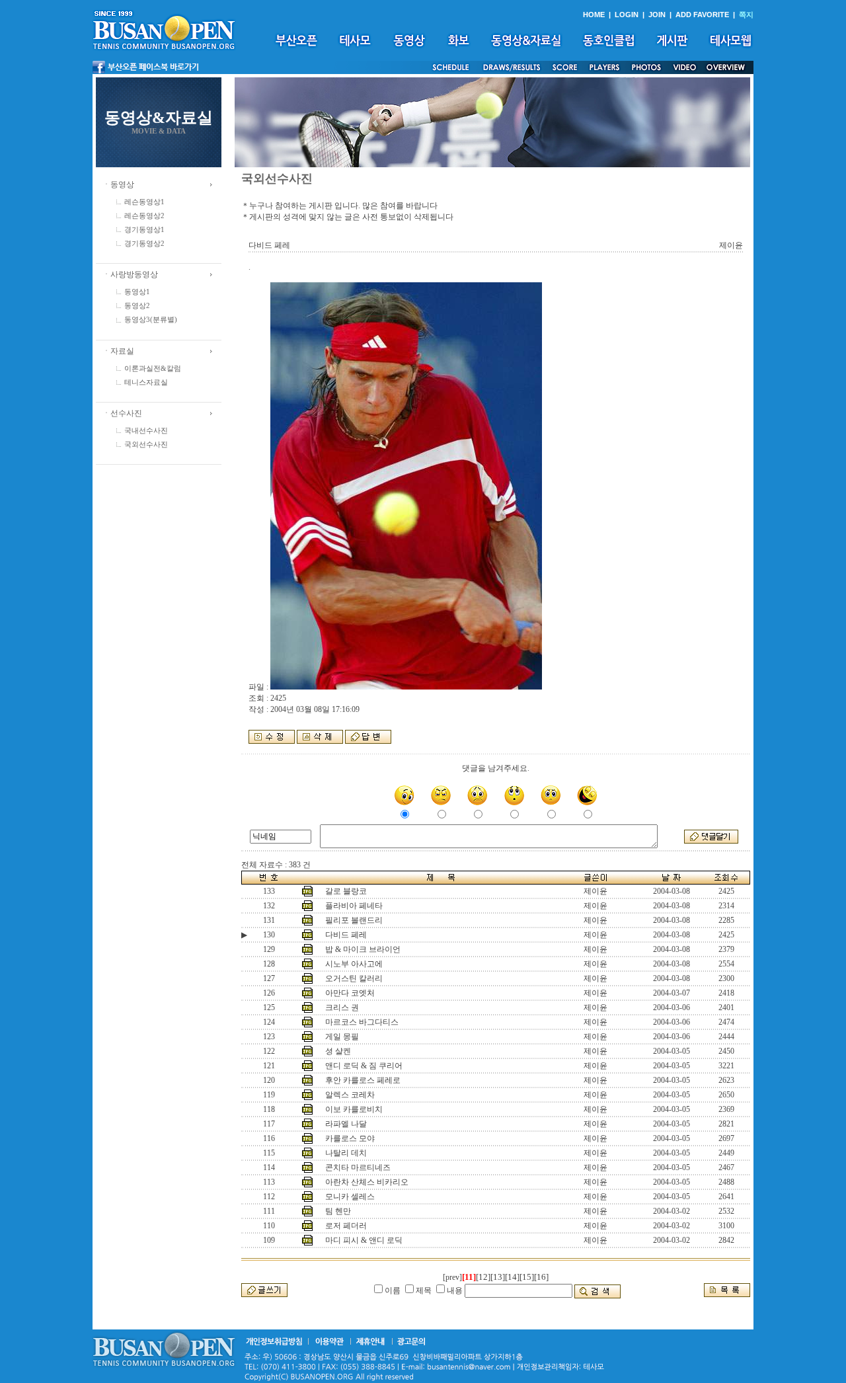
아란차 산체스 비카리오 (366, 1182)
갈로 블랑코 (346, 891)
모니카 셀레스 (350, 1196)
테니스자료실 (146, 382)
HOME (594, 15)
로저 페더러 (346, 1225)
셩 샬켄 (338, 1051)
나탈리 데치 (346, 1153)
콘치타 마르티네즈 (358, 1167)
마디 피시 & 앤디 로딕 (364, 1240)
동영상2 (137, 305)
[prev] (452, 1277)
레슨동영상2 (144, 215)
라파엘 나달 (346, 1123)
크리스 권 (342, 1007)
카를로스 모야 (350, 1138)
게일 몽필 (342, 1036)
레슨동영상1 (144, 202)
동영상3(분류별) (150, 319)
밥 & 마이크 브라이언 (363, 949)
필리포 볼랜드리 (354, 920)
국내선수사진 (146, 430)
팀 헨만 (338, 1211)
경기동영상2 (144, 243)
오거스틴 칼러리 (354, 978)
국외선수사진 (146, 444)
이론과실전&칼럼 (152, 368)
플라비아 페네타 (354, 905)
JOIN (657, 15)
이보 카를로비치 (354, 1109)
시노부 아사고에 (354, 963)
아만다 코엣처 (350, 993)
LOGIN (626, 15)
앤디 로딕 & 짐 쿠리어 (364, 1065)
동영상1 (137, 292)
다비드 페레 (346, 934)
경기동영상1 (144, 229)
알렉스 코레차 (350, 1094)
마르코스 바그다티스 (362, 1022)
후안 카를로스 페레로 (363, 1080)
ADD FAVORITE (702, 15)
